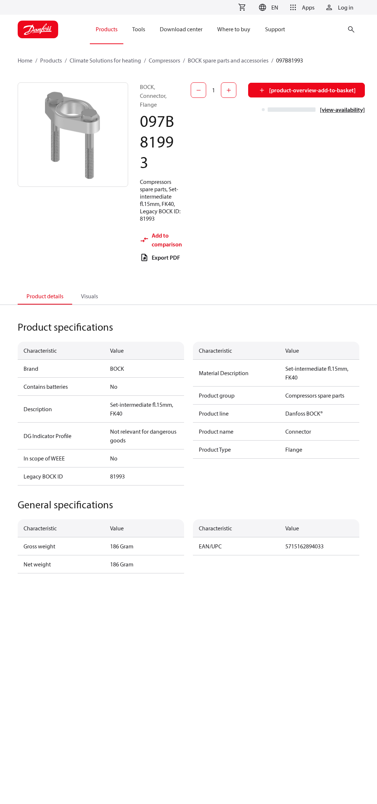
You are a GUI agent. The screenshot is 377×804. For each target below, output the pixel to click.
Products (51, 60)
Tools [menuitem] (138, 29)
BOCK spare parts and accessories (228, 60)
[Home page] (38, 29)
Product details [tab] (45, 296)
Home (25, 60)
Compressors (164, 60)
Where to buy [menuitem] (233, 29)
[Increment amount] (228, 90)
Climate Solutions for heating (105, 60)
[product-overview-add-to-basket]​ (312, 90)
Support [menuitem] (275, 29)
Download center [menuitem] (181, 29)
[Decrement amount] (198, 90)
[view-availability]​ (342, 109)
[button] (267, 7)
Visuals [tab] (89, 296)
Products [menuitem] (106, 29)
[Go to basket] (242, 7)
